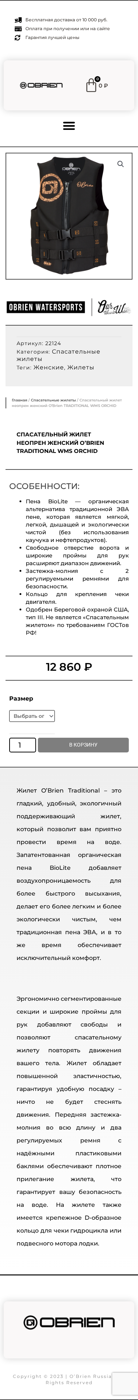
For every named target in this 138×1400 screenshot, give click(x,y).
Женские (48, 367)
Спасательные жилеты (53, 400)
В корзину (83, 745)
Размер (21, 698)
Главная (19, 400)
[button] (69, 125)
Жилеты (81, 367)
